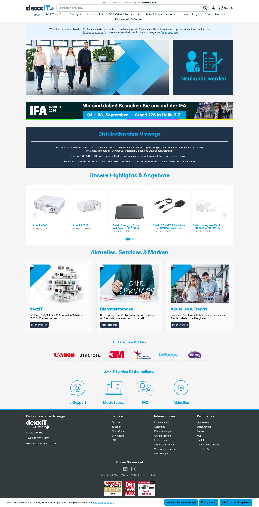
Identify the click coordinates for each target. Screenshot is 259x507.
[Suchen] (205, 8)
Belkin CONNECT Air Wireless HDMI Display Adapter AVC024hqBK (129, 227)
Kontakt (201, 440)
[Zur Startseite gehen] (40, 8)
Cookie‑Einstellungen (208, 444)
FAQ (114, 440)
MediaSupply (161, 453)
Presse (200, 431)
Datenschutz (204, 426)
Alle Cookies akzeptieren (236, 502)
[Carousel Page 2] (132, 239)
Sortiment (159, 426)
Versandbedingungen (165, 449)
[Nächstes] (224, 215)
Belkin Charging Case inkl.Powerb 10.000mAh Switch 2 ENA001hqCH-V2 (88, 227)
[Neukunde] (203, 65)
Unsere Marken (162, 435)
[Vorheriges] (35, 215)
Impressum (203, 422)
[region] (97, 67)
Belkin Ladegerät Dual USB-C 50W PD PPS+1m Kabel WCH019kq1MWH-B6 (169, 227)
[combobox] (129, 8)
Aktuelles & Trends (164, 444)
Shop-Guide (118, 431)
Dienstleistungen (163, 431)
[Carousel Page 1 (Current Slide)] (127, 239)
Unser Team (160, 440)
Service (116, 422)
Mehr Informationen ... (103, 502)
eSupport (116, 426)
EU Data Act (203, 449)
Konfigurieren (208, 502)
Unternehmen (161, 422)
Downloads (118, 435)
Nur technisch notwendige (181, 502)
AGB (199, 435)
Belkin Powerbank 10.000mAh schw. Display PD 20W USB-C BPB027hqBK (208, 227)
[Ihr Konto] (213, 8)
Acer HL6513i (41, 225)
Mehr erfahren (39, 325)
